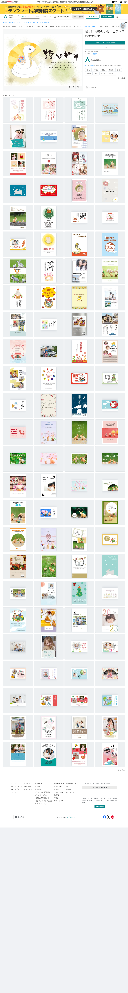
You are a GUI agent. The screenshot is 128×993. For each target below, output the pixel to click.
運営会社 (38, 786)
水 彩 (88, 70)
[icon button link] (117, 17)
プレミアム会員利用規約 (42, 792)
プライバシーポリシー (42, 795)
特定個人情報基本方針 (42, 798)
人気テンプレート (16, 789)
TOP (86, 66)
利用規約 (38, 789)
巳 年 (118, 70)
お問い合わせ (28, 789)
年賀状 (95, 54)
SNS (115, 2)
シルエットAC (58, 792)
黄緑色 (89, 73)
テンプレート (46, 17)
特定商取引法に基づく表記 (43, 801)
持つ (96, 73)
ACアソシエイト (71, 792)
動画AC (56, 795)
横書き (103, 70)
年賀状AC (57, 798)
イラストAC (58, 786)
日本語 (96, 70)
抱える (103, 73)
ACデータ (69, 786)
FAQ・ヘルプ (28, 786)
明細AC (68, 789)
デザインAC (70, 817)
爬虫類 (111, 70)
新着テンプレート (16, 786)
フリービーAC (58, 801)
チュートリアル (15, 792)
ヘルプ (124, 2)
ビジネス (111, 73)
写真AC (56, 789)
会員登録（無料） (90, 26)
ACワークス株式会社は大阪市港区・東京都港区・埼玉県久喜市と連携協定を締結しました (65, 2)
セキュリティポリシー (42, 804)
